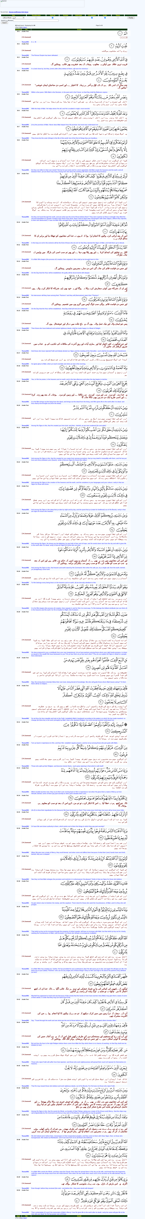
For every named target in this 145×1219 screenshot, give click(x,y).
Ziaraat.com (12, 12)
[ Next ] (25, 27)
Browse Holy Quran (22, 12)
